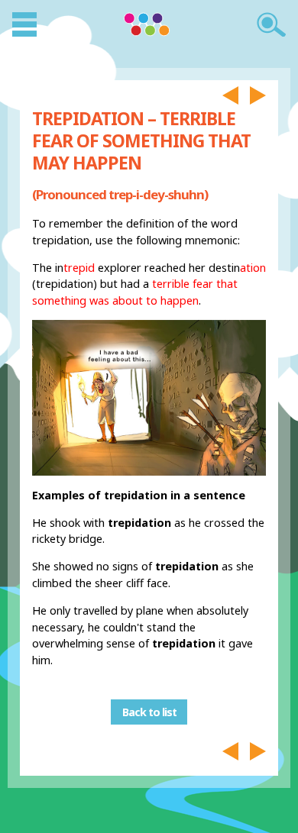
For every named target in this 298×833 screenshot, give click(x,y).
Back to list (149, 712)
